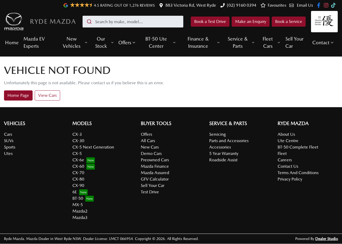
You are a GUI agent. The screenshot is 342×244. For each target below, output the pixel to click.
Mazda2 (79, 211)
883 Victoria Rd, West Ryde (190, 5)
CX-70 (78, 172)
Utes (8, 153)
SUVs (8, 140)
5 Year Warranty (223, 153)
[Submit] (89, 21)
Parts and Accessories (228, 140)
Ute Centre (288, 140)
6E (74, 191)
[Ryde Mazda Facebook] (319, 5)
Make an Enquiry (250, 21)
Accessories (220, 147)
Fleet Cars (268, 42)
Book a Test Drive (210, 21)
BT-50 (77, 198)
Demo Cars (151, 153)
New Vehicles (71, 42)
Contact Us (288, 166)
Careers (285, 159)
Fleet (282, 153)
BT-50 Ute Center (156, 42)
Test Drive (150, 191)
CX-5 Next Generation (93, 147)
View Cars (47, 95)
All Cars (148, 140)
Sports (9, 147)
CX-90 (78, 185)
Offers (124, 42)
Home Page (18, 95)
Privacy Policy (290, 179)
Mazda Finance (155, 166)
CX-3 (77, 134)
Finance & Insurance (198, 42)
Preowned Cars (155, 159)
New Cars (150, 147)
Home (12, 42)
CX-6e (78, 159)
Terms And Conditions (298, 172)
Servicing (217, 134)
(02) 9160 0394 (241, 5)
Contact (320, 42)
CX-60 (78, 166)
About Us (286, 134)
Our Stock (101, 42)
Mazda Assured (155, 172)
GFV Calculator (155, 179)
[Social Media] (334, 5)
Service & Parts (238, 42)
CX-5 (77, 153)
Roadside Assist (223, 159)
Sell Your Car (294, 42)
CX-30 (78, 140)
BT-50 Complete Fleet (298, 147)
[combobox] (133, 21)
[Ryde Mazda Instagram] (327, 5)
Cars (8, 134)
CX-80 (78, 179)
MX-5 (77, 204)
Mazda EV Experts (34, 42)
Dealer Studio (326, 239)
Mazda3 (79, 217)
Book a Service (288, 21)
